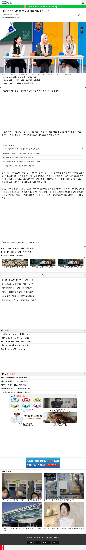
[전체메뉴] (83, 2)
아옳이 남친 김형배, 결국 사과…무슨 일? (19, 157)
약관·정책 (49, 537)
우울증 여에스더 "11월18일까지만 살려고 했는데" (22, 153)
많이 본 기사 (6, 471)
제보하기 (37, 542)
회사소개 (30, 537)
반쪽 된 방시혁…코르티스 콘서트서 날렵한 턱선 (22, 161)
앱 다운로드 (46, 542)
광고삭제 (2, 547)
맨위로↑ (55, 542)
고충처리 (56, 537)
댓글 (43, 275)
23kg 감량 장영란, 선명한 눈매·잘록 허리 (19, 166)
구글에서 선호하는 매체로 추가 (12, 17)
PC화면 (30, 542)
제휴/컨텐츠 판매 (39, 537)
